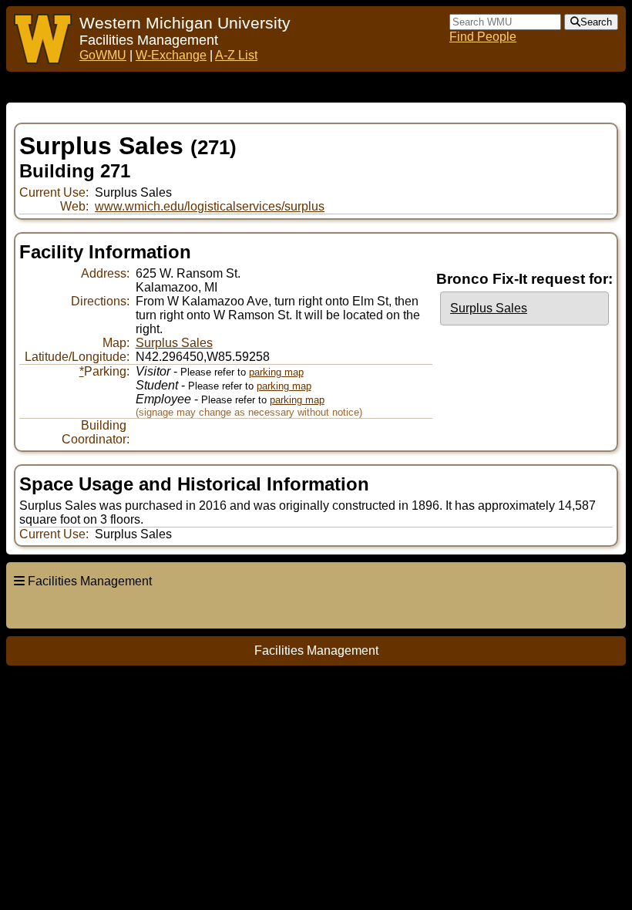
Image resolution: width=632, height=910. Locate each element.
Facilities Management (90, 581)
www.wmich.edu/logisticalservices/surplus (209, 206)
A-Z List (236, 55)
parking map (276, 372)
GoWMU (102, 55)
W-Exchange (171, 55)
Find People (482, 36)
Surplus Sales (488, 308)
